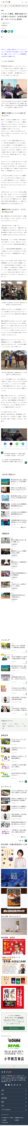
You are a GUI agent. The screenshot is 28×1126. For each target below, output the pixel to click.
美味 (2, 1090)
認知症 (3, 726)
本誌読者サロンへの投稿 (8, 1117)
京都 (25, 726)
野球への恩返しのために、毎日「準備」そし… (18, 541)
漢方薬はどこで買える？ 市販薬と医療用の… (18, 757)
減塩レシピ (17, 723)
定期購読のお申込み (19, 1117)
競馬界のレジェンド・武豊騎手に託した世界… (18, 552)
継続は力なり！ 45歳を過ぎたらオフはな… (19, 563)
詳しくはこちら (14, 1028)
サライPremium (5, 1109)
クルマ (11, 723)
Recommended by (17, 527)
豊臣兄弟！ (4, 723)
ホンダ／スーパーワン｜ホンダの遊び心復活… (18, 740)
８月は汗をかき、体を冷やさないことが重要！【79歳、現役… (19, 709)
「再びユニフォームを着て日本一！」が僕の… (18, 585)
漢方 (3, 728)
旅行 (2, 1094)
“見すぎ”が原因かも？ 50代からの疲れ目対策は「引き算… (19, 657)
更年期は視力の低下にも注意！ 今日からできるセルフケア (18, 678)
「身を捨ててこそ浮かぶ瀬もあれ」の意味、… (18, 765)
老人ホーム (19, 726)
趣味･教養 (4, 1098)
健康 (5, 5)
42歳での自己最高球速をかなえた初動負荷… (18, 574)
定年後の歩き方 (11, 726)
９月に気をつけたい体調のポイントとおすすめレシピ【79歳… (19, 689)
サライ (12, 686)
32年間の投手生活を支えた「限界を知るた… (18, 596)
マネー (23, 723)
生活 (2, 1106)
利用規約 (17, 1120)
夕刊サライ (7, 23)
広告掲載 (4, 1120)
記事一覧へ (21, 781)
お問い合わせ (5, 1122)
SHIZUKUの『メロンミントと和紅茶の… (18, 748)
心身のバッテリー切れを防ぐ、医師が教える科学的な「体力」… (18, 646)
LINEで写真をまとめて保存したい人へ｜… (19, 774)
